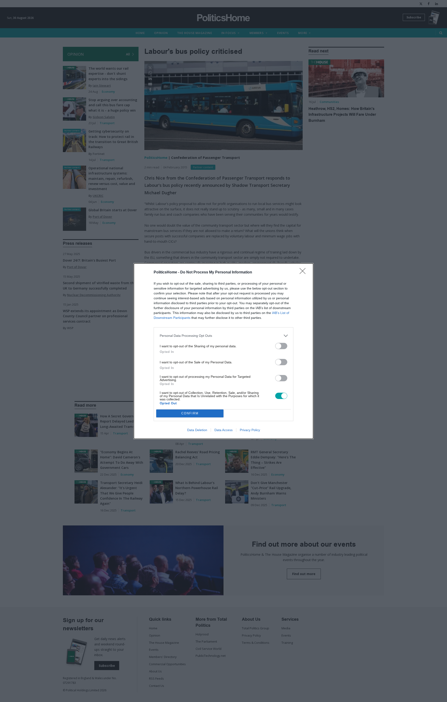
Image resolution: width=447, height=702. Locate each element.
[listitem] (223, 335)
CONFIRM (190, 413)
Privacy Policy (250, 430)
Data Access (223, 430)
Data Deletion (197, 430)
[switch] (281, 346)
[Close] (304, 272)
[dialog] (223, 351)
